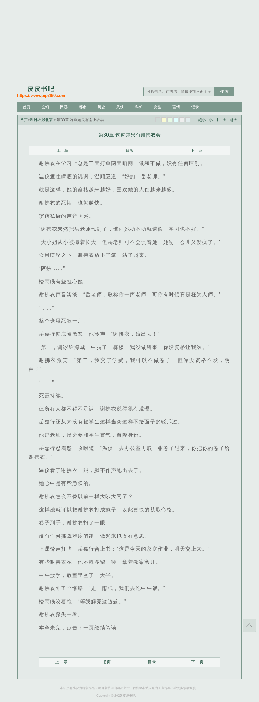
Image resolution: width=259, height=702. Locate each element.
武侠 (120, 107)
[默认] (157, 119)
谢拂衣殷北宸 (41, 120)
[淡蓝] (175, 119)
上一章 (62, 150)
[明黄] (163, 119)
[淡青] (187, 119)
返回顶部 (249, 625)
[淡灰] (181, 119)
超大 (233, 120)
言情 (176, 107)
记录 (195, 107)
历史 (101, 107)
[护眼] (169, 119)
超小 (202, 120)
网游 (64, 107)
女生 (157, 107)
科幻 (139, 107)
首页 (26, 107)
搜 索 (224, 91)
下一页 (196, 150)
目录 (129, 150)
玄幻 (45, 107)
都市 (83, 107)
